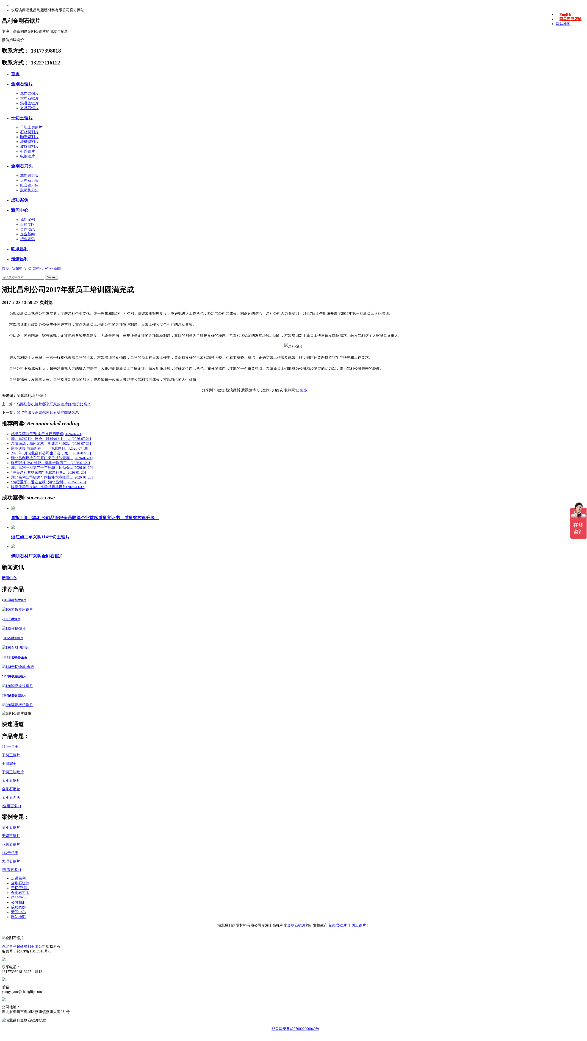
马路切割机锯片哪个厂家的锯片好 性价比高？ (54, 404)
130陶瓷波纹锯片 (14, 676)
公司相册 (18, 902)
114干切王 (10, 747)
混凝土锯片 (29, 103)
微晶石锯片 (29, 108)
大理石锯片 (29, 98)
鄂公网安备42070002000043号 (295, 1029)
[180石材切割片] (15, 647)
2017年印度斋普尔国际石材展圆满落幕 (48, 413)
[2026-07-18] (49, 448)
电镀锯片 (27, 156)
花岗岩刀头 (29, 176)
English (565, 15)
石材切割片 (29, 132)
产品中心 (18, 897)
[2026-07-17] (51, 453)
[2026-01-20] (52, 468)
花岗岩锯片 (29, 93)
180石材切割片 (13, 638)
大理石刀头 (29, 180)
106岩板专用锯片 (14, 600)
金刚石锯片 (22, 83)
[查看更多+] (11, 806)
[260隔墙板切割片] (17, 705)
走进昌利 (19, 258)
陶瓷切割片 (29, 137)
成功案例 (19, 200)
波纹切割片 (29, 146)
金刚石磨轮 (11, 789)
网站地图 (563, 24)
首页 (15, 73)
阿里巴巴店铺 (570, 19)
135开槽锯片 (11, 619)
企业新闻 (53, 268)
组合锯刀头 (29, 185)
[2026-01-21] (52, 458)
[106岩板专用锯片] (17, 609)
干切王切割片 (31, 127)
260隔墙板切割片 (14, 695)
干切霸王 (9, 763)
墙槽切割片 (29, 142)
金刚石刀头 (22, 166)
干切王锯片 (22, 117)
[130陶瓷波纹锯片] (17, 686)
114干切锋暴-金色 (15, 657)
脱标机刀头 (29, 190)
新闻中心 (19, 210)
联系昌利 (19, 248)
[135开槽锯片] (14, 628)
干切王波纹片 (13, 772)
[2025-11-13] (48, 482)
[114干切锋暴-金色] (18, 667)
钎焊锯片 (27, 151)
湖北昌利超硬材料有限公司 (24, 946)
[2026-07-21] (47, 434)
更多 (303, 390)
